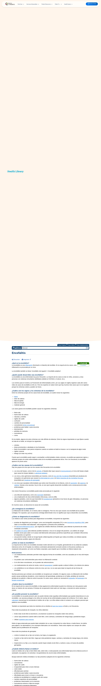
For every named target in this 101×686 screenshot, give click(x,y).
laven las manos (57, 606)
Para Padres (62, 345)
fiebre (16, 396)
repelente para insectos (26, 619)
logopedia (72, 578)
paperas (82, 483)
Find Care (20, 4)
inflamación (28, 365)
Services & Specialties (32, 4)
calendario (15, 600)
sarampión (73, 483)
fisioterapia (80, 578)
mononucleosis (65, 471)
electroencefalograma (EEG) (25, 526)
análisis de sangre (22, 531)
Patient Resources (46, 4)
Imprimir (26, 359)
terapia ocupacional (18, 580)
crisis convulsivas (28, 425)
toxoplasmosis (47, 499)
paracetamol (48, 565)
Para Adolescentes (82, 345)
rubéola (16, 485)
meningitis (40, 495)
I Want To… (57, 4)
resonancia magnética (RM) (76, 522)
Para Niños (71, 345)
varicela (39, 471)
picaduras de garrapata (31, 480)
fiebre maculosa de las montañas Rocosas (69, 478)
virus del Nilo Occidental (61, 476)
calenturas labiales (41, 473)
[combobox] (54, 348)
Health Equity (67, 4)
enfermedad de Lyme (46, 478)
